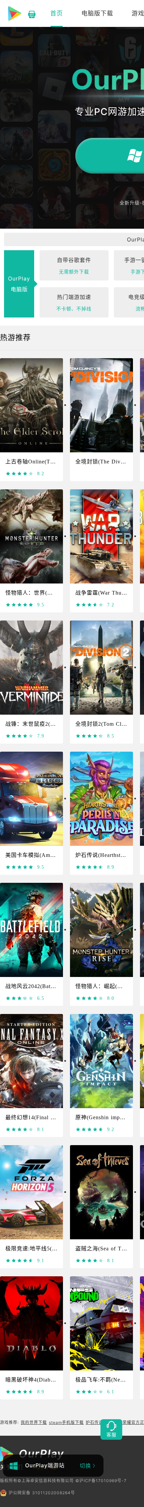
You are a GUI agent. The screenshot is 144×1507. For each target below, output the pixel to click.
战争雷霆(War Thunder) (104, 593)
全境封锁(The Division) (104, 461)
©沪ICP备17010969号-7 (101, 1480)
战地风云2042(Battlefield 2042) (44, 986)
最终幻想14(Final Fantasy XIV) (44, 1117)
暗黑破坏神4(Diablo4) (32, 1380)
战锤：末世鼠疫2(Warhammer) (43, 724)
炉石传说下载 (99, 1422)
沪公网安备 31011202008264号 (42, 1492)
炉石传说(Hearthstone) (103, 855)
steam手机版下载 (66, 1422)
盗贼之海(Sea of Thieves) (107, 1248)
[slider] (19, 473)
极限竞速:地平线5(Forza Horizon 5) (49, 1248)
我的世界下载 (34, 1422)
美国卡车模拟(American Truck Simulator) (57, 855)
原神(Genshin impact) (102, 1117)
